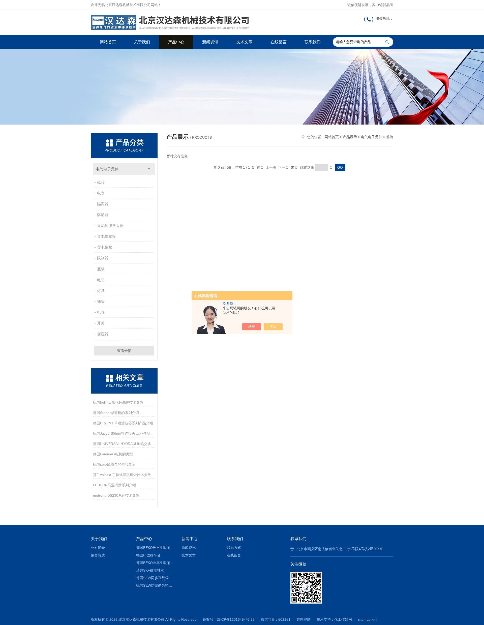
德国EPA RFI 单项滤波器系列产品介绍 (123, 423)
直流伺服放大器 (110, 225)
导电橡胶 (104, 247)
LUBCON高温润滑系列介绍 (114, 485)
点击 (149, 169)
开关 (101, 323)
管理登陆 (303, 619)
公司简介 (98, 548)
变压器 (102, 334)
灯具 (101, 290)
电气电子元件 (107, 169)
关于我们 (142, 42)
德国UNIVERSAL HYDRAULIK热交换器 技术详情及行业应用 (124, 444)
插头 (101, 301)
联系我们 (313, 42)
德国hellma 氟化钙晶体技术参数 (118, 402)
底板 (101, 269)
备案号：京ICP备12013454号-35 (229, 619)
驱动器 (102, 215)
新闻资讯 (210, 42)
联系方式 (234, 548)
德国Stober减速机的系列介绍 (116, 413)
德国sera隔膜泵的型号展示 (114, 464)
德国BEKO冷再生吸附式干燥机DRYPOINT (155, 563)
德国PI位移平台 (148, 555)
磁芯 (101, 182)
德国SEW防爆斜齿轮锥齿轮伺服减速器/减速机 (155, 585)
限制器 (102, 258)
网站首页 (108, 42)
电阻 (101, 280)
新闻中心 (190, 539)
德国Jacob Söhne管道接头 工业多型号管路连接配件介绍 (124, 433)
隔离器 (102, 204)
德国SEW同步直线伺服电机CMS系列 (155, 578)
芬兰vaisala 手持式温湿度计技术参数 (122, 475)
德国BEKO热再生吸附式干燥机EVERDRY (155, 548)
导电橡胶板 (106, 236)
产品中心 (176, 42)
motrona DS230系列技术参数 (116, 495)
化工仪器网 (343, 619)
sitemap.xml (367, 619)
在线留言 (278, 42)
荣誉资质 (98, 555)
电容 (101, 312)
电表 (101, 193)
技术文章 (244, 42)
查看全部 (124, 351)
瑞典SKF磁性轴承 (150, 570)
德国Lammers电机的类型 (113, 454)
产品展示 (350, 137)
